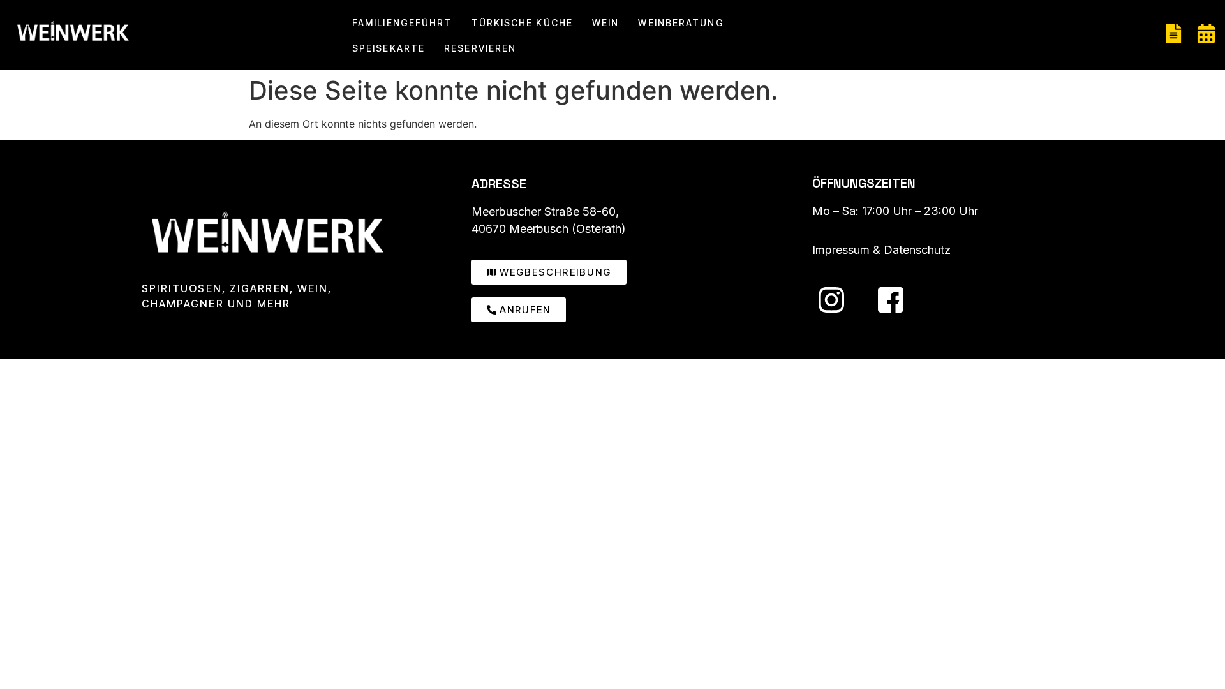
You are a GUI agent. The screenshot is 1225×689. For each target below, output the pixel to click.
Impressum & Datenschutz (881, 249)
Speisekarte (388, 48)
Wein (605, 22)
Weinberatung (681, 22)
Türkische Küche (522, 22)
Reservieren (480, 48)
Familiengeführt (402, 22)
